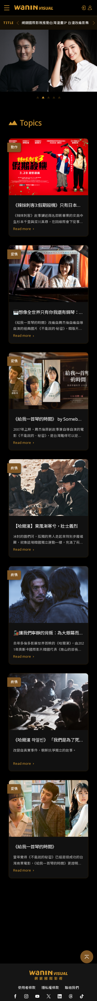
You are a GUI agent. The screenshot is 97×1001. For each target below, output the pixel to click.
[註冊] (90, 8)
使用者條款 (27, 987)
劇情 (14, 468)
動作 (14, 147)
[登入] (83, 8)
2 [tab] (43, 97)
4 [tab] (54, 97)
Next (93, 23)
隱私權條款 (50, 987)
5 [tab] (59, 97)
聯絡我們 (72, 987)
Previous (18, 23)
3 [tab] (48, 97)
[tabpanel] (48, 61)
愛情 (14, 254)
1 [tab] (37, 97)
